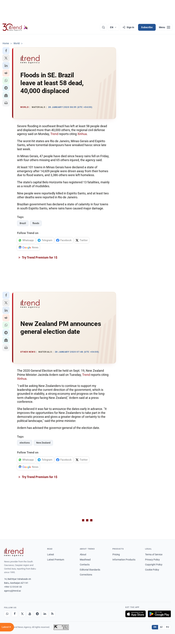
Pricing (116, 554)
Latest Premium (55, 559)
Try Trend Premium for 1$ (39, 257)
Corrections (86, 574)
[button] (6, 50)
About (83, 554)
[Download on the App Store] (135, 613)
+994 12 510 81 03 (13, 587)
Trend (54, 134)
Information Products (123, 559)
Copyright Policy (153, 564)
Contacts (85, 564)
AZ (161, 627)
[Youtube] (30, 614)
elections (25, 442)
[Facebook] (15, 614)
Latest (50, 554)
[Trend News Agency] (13, 552)
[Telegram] (37, 614)
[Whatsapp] (7, 614)
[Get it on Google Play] (159, 613)
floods (35, 223)
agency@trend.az (12, 590)
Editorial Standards (90, 569)
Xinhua (82, 134)
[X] (22, 614)
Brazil (23, 223)
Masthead (85, 559)
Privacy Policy (152, 559)
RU (167, 627)
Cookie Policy (152, 569)
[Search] (103, 27)
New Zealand (43, 442)
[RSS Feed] (52, 614)
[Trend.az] (15, 27)
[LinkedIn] (45, 614)
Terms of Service (153, 554)
